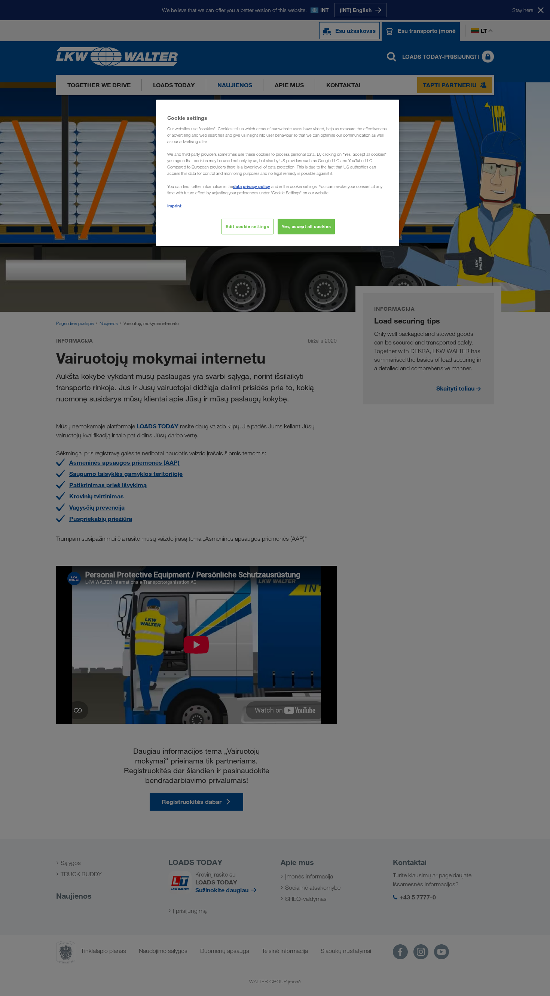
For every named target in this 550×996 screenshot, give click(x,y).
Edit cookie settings (247, 226)
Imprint (174, 206)
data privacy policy (251, 186)
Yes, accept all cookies (306, 226)
